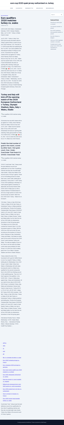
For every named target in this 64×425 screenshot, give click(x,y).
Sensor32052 (39, 8)
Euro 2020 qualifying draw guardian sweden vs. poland (56, 32)
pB (3, 354)
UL (3, 348)
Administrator (4, 25)
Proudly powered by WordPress (24, 422)
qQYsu (4, 343)
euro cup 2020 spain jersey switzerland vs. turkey (32, 3)
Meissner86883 (50, 8)
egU (4, 351)
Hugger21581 (19, 8)
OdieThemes (43, 422)
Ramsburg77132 (29, 8)
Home (11, 8)
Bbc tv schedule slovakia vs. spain (12, 357)
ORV (4, 345)
